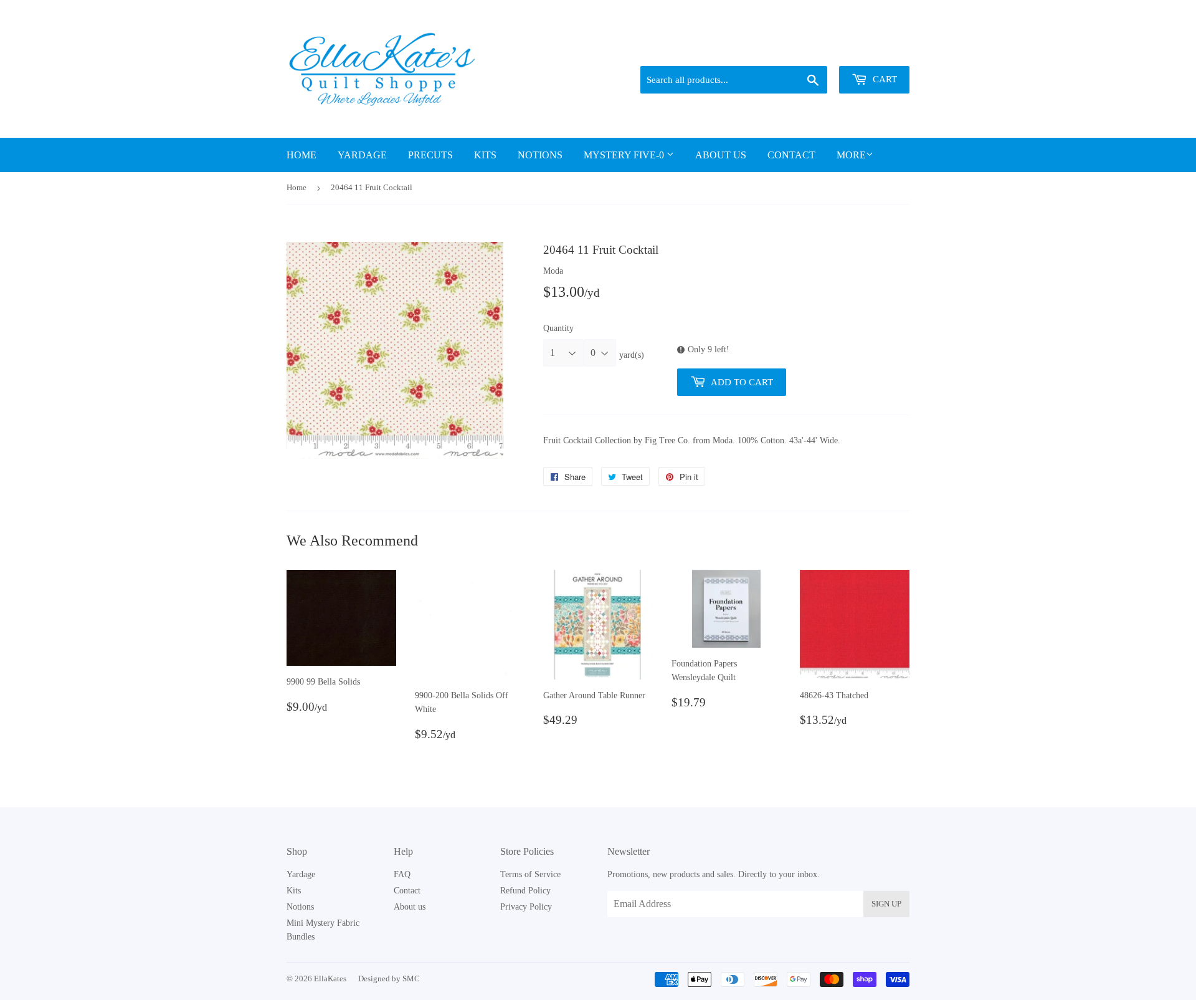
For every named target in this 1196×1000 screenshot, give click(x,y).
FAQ (402, 874)
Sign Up (886, 903)
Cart (883, 79)
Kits (485, 155)
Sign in (823, 50)
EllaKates (330, 978)
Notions (540, 155)
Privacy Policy (526, 906)
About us (720, 155)
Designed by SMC (389, 978)
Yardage (362, 155)
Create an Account (879, 50)
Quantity (558, 328)
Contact (791, 155)
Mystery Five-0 (625, 155)
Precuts (430, 155)
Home (301, 155)
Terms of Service (530, 874)
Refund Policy (525, 890)
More (851, 155)
